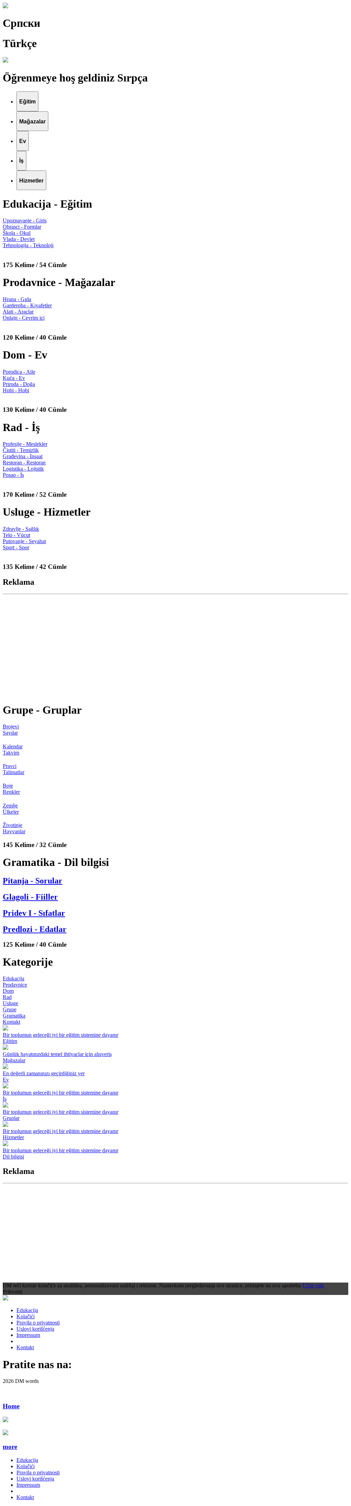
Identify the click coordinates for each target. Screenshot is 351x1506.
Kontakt (11, 1022)
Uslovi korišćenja (35, 1329)
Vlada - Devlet (19, 239)
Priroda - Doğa (19, 384)
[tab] (27, 101)
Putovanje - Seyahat (24, 541)
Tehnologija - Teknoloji (28, 245)
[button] (175, 1447)
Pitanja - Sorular (32, 880)
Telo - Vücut (16, 535)
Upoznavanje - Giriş (25, 220)
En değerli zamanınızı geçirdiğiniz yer (44, 1073)
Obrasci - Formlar (22, 227)
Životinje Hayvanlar (14, 828)
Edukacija (13, 978)
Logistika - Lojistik (23, 469)
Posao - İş (13, 475)
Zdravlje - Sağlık (21, 529)
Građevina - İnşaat (23, 456)
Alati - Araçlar (18, 312)
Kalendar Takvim (13, 750)
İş (5, 1099)
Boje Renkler (11, 789)
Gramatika (14, 1016)
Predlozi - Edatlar (34, 929)
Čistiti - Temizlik (21, 450)
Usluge (10, 1003)
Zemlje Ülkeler (11, 809)
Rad (7, 997)
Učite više (313, 1285)
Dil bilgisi (13, 1156)
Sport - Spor (16, 547)
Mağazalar (14, 1060)
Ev (6, 1079)
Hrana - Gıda (17, 299)
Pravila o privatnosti (38, 1323)
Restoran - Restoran (24, 462)
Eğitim (10, 1041)
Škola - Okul (17, 233)
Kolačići (25, 1316)
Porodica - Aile (19, 372)
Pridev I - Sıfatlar (34, 913)
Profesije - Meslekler (25, 444)
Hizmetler (13, 1137)
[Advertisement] (175, 648)
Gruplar (11, 1118)
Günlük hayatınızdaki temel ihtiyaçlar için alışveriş (57, 1054)
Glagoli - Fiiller (30, 896)
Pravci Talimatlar (13, 769)
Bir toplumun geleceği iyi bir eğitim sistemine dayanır (60, 1035)
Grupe (9, 1009)
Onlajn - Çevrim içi (24, 318)
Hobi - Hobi (16, 390)
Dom (8, 991)
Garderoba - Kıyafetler (27, 305)
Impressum (28, 1335)
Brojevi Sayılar (11, 730)
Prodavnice (15, 985)
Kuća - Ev (14, 378)
